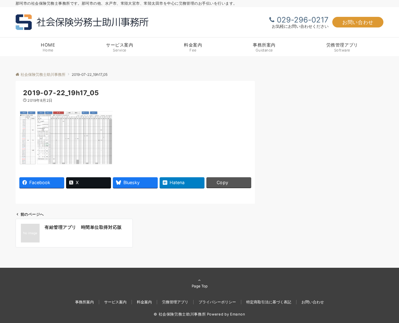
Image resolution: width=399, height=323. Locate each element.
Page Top (200, 286)
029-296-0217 (303, 19)
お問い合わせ (357, 22)
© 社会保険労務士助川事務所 (180, 314)
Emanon (237, 314)
